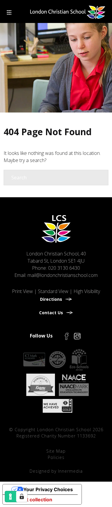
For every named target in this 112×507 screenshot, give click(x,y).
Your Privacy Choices (48, 489)
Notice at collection (29, 500)
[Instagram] (77, 335)
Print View (22, 291)
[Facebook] (66, 335)
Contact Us (51, 312)
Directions (51, 299)
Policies (56, 457)
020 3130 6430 (64, 268)
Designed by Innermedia (56, 471)
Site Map (56, 451)
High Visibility (86, 291)
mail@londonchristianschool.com (62, 275)
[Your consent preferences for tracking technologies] (21, 496)
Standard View (53, 291)
